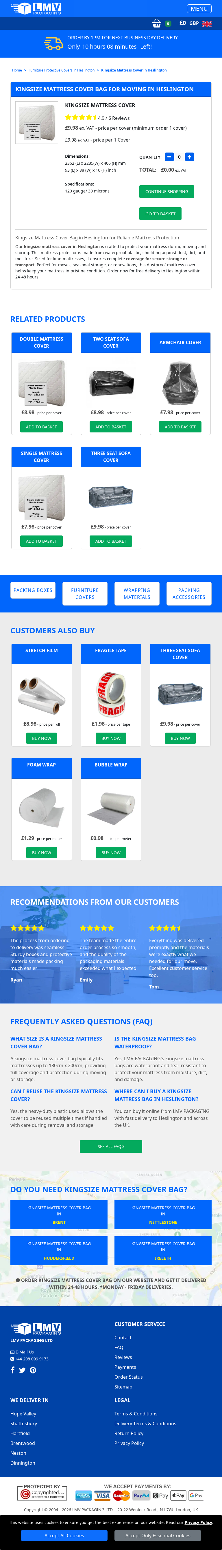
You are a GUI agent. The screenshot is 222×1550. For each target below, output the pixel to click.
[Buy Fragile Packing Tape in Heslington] (111, 694)
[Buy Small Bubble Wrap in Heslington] (111, 808)
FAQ (118, 1347)
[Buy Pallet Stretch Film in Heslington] (41, 694)
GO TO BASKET (160, 214)
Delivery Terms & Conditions (145, 1423)
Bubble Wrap (111, 765)
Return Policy (128, 1433)
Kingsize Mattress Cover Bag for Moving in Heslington (104, 89)
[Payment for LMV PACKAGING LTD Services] (140, 1492)
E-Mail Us (24, 1352)
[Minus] (169, 157)
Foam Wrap (41, 765)
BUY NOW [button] (41, 738)
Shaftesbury (23, 1423)
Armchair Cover (180, 342)
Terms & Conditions (136, 1413)
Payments (125, 1367)
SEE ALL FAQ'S (111, 1146)
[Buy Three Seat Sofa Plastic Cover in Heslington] (111, 497)
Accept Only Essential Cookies (157, 1535)
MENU (199, 8)
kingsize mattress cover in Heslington (62, 246)
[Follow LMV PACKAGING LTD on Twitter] (22, 1371)
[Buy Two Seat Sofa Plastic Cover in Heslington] (111, 382)
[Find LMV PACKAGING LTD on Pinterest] (33, 1371)
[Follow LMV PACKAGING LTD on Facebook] (12, 1371)
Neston (18, 1453)
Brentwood (22, 1443)
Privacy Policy (198, 1522)
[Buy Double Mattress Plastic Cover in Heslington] (41, 382)
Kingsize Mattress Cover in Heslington (134, 70)
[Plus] (189, 157)
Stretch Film (41, 650)
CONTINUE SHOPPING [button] (166, 191)
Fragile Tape (111, 650)
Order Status (128, 1377)
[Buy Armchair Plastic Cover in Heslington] (180, 382)
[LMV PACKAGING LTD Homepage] (35, 8)
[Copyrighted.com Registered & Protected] (44, 1492)
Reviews (123, 1357)
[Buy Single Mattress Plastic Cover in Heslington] (41, 497)
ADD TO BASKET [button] (41, 427)
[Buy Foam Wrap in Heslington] (41, 808)
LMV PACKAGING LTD (92, 1509)
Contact (123, 1337)
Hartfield (20, 1433)
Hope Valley (23, 1413)
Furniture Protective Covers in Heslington (62, 70)
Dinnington (22, 1463)
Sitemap (123, 1387)
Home (17, 70)
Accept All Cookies (64, 1535)
